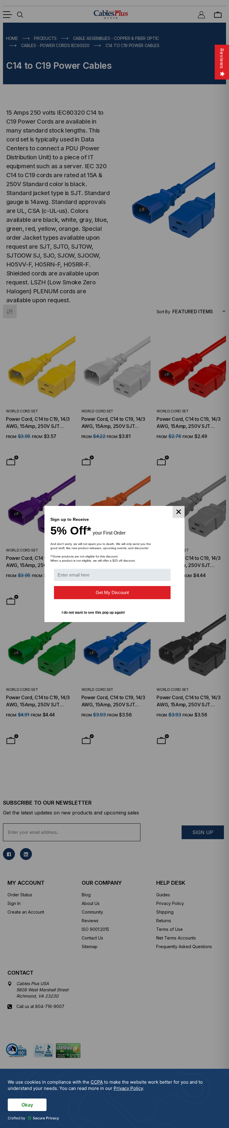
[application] (114, 1098)
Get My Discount (112, 592)
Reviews (222, 58)
